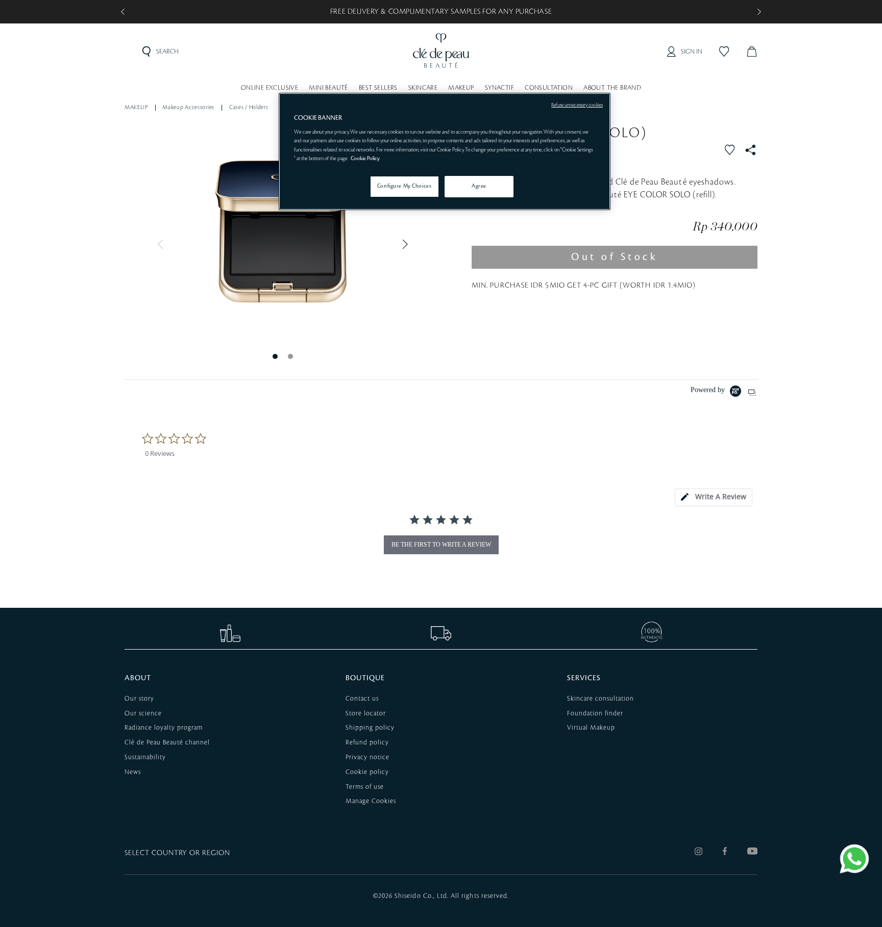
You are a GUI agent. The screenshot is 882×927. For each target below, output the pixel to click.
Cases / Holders (248, 108)
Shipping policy (370, 727)
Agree (479, 186)
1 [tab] (275, 355)
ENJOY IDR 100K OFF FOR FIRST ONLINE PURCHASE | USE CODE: (441, 12)
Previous (162, 244)
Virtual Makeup (591, 727)
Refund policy (367, 742)
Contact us (362, 698)
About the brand (612, 87)
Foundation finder (595, 713)
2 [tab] (290, 355)
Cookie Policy (365, 159)
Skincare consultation (600, 698)
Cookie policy (367, 772)
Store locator (366, 713)
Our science (143, 713)
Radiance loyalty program (164, 727)
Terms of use (365, 786)
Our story (139, 698)
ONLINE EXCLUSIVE (269, 87)
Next (402, 244)
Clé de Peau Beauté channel (167, 742)
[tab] (713, 497)
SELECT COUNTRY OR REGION (177, 853)
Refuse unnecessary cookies (577, 105)
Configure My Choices (404, 186)
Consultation (549, 87)
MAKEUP (461, 87)
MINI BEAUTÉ (328, 87)
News (133, 772)
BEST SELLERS (378, 87)
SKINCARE (422, 87)
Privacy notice (367, 757)
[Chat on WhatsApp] (854, 858)
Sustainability (145, 757)
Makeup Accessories (188, 108)
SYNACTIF (499, 87)
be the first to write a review (441, 544)
